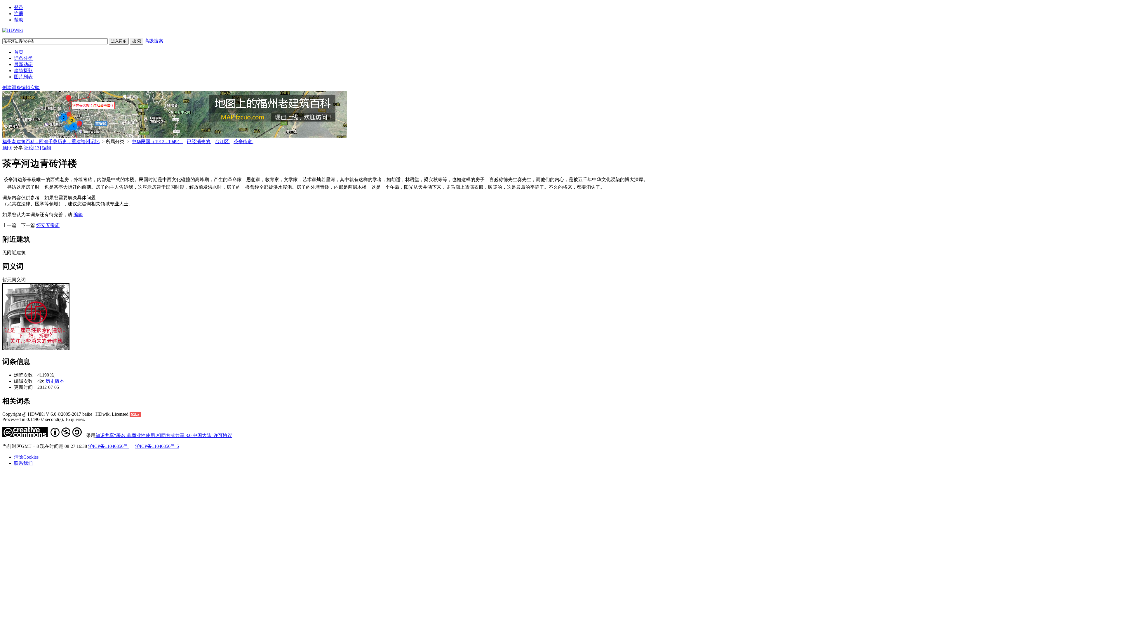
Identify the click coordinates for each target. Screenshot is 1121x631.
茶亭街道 (243, 141)
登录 (18, 7)
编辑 (46, 147)
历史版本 (55, 381)
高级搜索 (154, 40)
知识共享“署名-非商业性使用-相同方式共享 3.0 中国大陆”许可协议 (163, 435)
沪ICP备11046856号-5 (157, 446)
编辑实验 (30, 87)
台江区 (222, 141)
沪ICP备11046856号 (108, 446)
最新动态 (23, 64)
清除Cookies (26, 457)
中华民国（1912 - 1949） (157, 141)
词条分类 (23, 58)
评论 (32, 147)
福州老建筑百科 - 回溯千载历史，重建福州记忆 (51, 141)
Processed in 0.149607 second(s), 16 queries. (43, 419)
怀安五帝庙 (48, 225)
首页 (18, 52)
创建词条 (11, 87)
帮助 (18, 19)
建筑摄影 (23, 70)
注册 (18, 13)
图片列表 (23, 76)
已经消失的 (199, 141)
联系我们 (23, 463)
